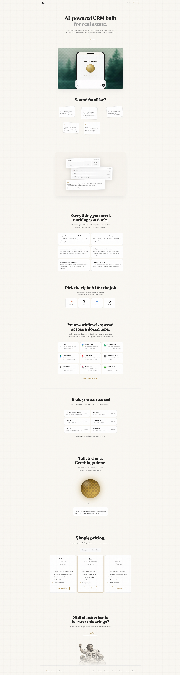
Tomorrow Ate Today (57, 671)
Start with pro (90, 588)
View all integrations (89, 378)
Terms (120, 671)
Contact (127, 671)
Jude (93, 671)
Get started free (62, 588)
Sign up (135, 3)
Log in (128, 3)
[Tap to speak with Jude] (90, 68)
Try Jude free (90, 40)
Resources (107, 671)
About (133, 671)
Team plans (95, 550)
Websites (99, 671)
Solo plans (85, 550)
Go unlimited (118, 588)
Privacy (114, 671)
